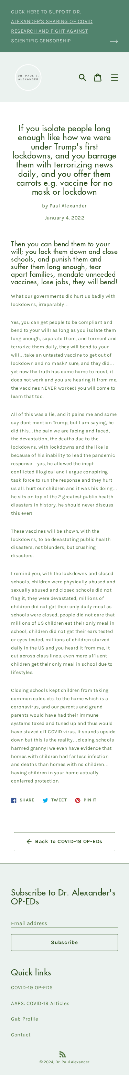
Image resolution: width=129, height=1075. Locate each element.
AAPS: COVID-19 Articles (40, 1003)
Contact (21, 1035)
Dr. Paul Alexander (72, 1061)
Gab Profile (25, 1019)
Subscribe (64, 942)
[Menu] (114, 77)
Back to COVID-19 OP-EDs (69, 841)
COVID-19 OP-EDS (32, 987)
